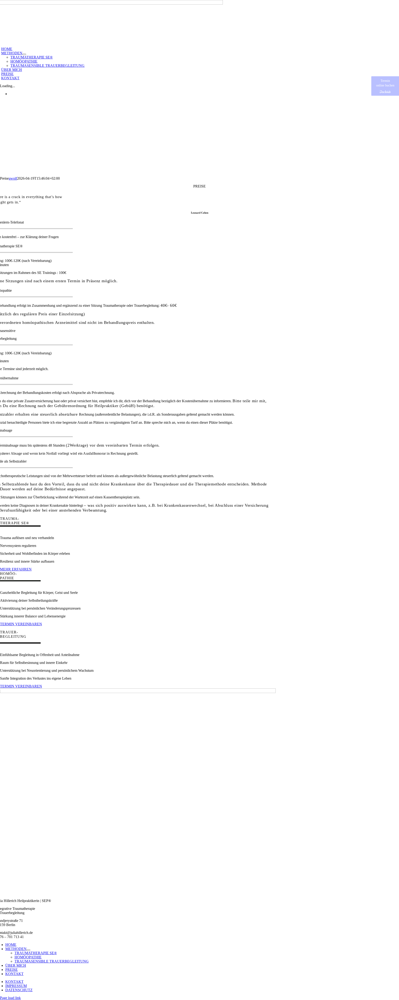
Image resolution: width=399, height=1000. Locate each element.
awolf (13, 178)
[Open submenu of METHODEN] (24, 54)
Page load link (10, 998)
